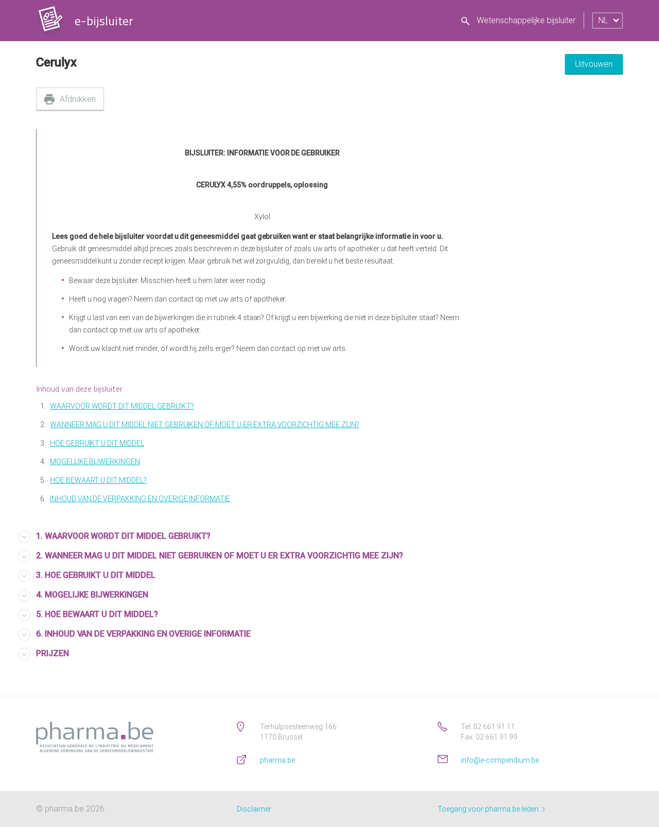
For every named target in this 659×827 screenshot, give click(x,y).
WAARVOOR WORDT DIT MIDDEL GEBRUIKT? (122, 406)
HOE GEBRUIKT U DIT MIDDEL (97, 443)
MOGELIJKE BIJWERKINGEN (95, 462)
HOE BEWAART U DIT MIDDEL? (98, 480)
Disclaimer (254, 809)
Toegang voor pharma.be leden (489, 809)
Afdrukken (78, 99)
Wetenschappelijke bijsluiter (525, 20)
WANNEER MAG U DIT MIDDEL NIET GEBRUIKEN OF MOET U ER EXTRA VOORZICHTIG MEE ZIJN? (204, 424)
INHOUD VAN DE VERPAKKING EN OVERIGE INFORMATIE (140, 499)
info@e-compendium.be (500, 760)
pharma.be (277, 760)
